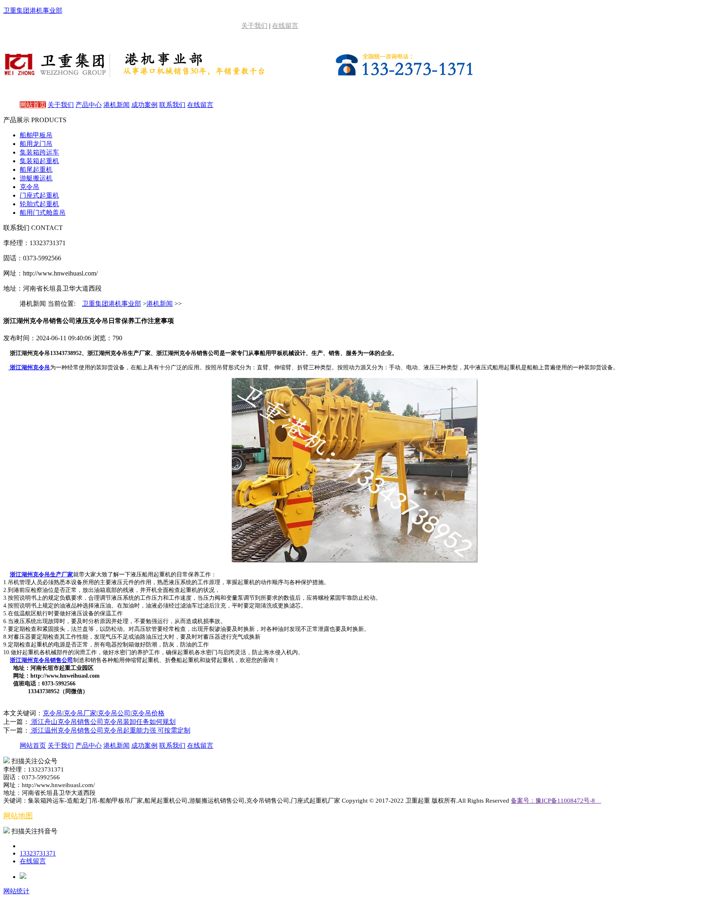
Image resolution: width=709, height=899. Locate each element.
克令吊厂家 (80, 713)
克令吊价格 (148, 713)
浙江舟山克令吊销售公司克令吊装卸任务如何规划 (103, 721)
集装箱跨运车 (39, 152)
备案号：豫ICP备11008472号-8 (556, 800)
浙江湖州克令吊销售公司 (41, 660)
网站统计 (16, 891)
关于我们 (254, 25)
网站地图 (18, 816)
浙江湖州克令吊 (29, 367)
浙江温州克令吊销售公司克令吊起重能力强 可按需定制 (110, 730)
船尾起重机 (36, 169)
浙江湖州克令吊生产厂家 (41, 574)
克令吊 (29, 186)
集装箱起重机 (39, 160)
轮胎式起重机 (39, 203)
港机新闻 (116, 104)
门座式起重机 (39, 195)
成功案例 (144, 104)
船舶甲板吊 (36, 135)
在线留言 (285, 25)
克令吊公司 (114, 713)
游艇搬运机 (36, 178)
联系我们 (172, 104)
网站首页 (33, 104)
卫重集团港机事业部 (111, 303)
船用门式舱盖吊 (43, 212)
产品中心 (88, 104)
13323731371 (38, 853)
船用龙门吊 (36, 143)
